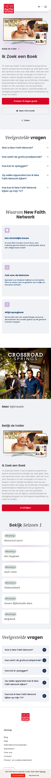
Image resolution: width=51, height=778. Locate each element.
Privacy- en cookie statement (18, 760)
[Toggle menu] (45, 6)
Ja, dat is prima (18, 775)
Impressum (9, 748)
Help (6, 741)
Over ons (8, 752)
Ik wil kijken (25, 507)
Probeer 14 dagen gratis (25, 101)
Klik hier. (43, 772)
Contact (8, 756)
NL (39, 6)
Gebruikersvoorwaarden (15, 745)
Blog (6, 737)
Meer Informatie (27, 110)
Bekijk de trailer (9, 48)
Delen (27, 120)
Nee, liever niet (34, 775)
